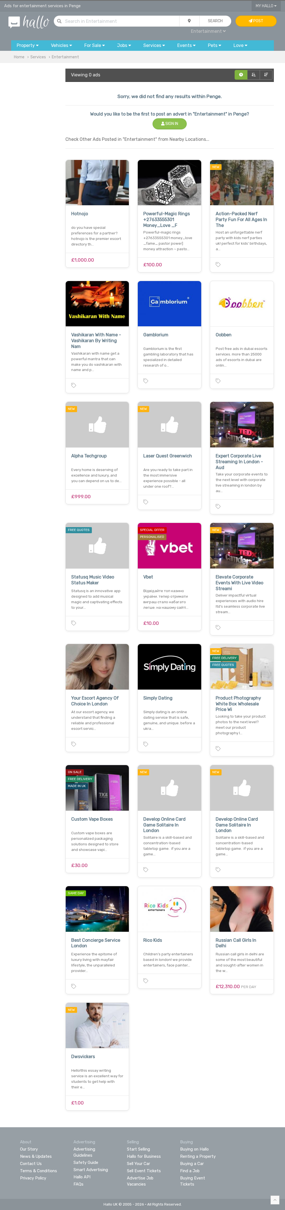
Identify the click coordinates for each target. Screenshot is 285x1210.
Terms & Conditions (38, 1170)
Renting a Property (198, 1156)
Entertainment (65, 57)
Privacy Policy (33, 1178)
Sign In (171, 123)
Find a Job (190, 1170)
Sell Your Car (138, 1163)
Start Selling (138, 1149)
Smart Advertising (90, 1169)
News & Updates (36, 1156)
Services (38, 57)
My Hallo (265, 6)
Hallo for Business (144, 1156)
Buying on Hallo (194, 1149)
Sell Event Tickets (144, 1170)
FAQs (78, 1184)
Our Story (29, 1149)
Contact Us (31, 1163)
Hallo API (81, 1176)
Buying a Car (192, 1163)
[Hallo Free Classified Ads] (29, 21)
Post (257, 21)
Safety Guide (85, 1162)
